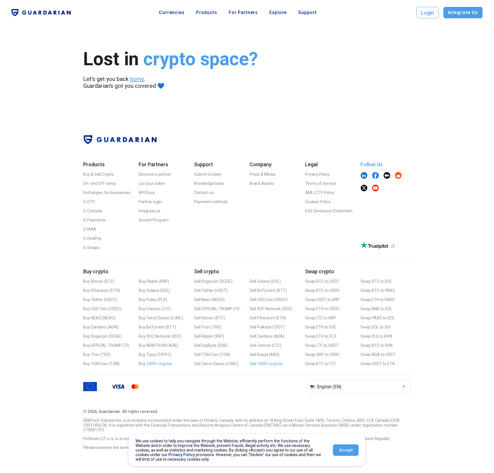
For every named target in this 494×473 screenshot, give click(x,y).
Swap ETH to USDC (322, 308)
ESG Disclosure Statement (328, 211)
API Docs (147, 192)
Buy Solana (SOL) (154, 290)
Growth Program (154, 220)
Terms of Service (320, 183)
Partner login (150, 201)
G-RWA (89, 229)
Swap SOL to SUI (375, 327)
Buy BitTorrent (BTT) (157, 327)
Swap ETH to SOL (320, 327)
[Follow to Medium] (386, 176)
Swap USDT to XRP (322, 299)
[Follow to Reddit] (398, 176)
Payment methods (211, 201)
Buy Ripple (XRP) (154, 281)
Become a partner (155, 174)
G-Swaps (91, 247)
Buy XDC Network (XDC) (160, 336)
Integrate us (149, 211)
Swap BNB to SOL (376, 308)
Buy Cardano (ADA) (100, 327)
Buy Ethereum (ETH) (101, 290)
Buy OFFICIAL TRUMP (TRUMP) (107, 345)
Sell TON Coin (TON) (212, 354)
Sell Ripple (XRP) (209, 336)
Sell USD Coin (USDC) (269, 299)
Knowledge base (209, 183)
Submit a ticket (207, 174)
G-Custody (92, 211)
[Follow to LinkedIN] (363, 176)
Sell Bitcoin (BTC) (209, 318)
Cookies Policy (318, 201)
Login (427, 13)
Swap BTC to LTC (320, 363)
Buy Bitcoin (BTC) (99, 281)
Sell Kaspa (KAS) (265, 354)
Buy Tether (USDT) (100, 299)
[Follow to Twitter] (363, 189)
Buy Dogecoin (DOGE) (102, 336)
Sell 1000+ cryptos (266, 363)
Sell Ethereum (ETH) (268, 318)
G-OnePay (92, 238)
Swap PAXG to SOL (377, 318)
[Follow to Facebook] (375, 176)
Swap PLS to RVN (376, 336)
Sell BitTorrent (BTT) (268, 290)
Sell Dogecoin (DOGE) (213, 281)
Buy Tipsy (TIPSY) (155, 354)
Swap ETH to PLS (320, 336)
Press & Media (262, 174)
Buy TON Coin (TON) (101, 363)
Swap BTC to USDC (322, 290)
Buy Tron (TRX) (97, 354)
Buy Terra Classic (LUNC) (161, 318)
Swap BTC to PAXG (377, 290)
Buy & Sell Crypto (98, 174)
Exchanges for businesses (106, 192)
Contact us (204, 192)
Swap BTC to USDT (322, 281)
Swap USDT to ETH (377, 363)
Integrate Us (463, 12)
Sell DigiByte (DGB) (211, 345)
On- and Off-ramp (99, 183)
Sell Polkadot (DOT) (267, 327)
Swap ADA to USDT (378, 354)
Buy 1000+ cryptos (155, 363)
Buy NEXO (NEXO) (99, 318)
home (137, 79)
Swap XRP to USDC (322, 354)
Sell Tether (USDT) (211, 290)
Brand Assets (262, 183)
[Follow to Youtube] (375, 189)
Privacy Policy (317, 174)
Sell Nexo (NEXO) (209, 299)
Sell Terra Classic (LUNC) (216, 363)
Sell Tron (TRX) (207, 327)
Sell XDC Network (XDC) (271, 308)
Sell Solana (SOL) (265, 281)
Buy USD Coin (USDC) (102, 308)
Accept (345, 450)
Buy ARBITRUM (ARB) (158, 345)
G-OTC (89, 201)
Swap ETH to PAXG (377, 299)
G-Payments (94, 220)
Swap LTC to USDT (321, 345)
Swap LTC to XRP (320, 318)
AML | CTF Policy (319, 192)
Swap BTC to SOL (376, 281)
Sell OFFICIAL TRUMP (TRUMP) (218, 308)
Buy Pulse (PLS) (153, 299)
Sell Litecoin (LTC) (265, 345)
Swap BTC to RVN (376, 345)
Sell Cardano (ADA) (267, 336)
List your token (152, 183)
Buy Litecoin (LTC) (155, 308)
